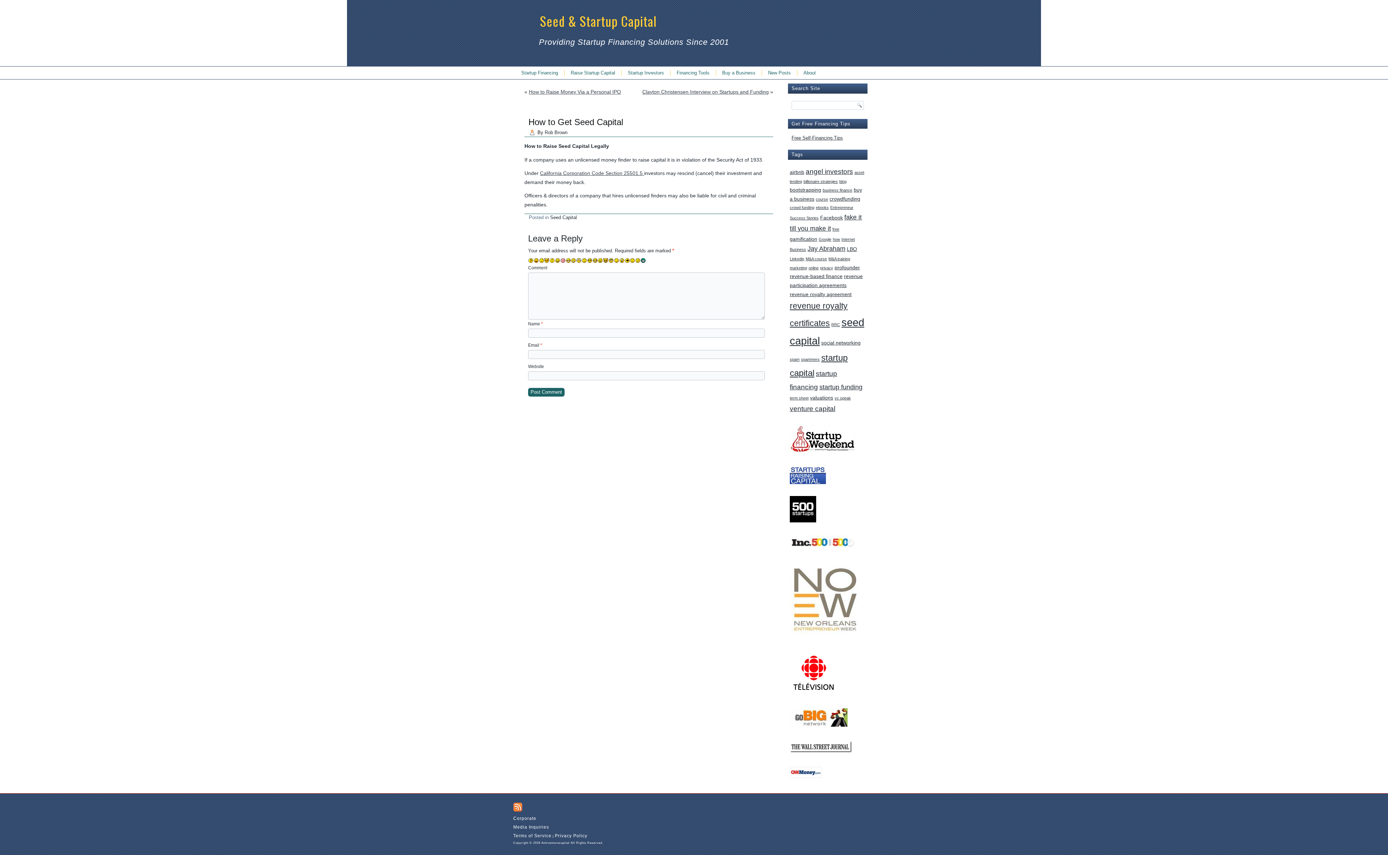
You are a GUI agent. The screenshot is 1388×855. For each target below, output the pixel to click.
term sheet (799, 398)
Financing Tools (693, 73)
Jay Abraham (826, 248)
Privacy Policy (571, 835)
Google (825, 239)
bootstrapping (805, 190)
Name (535, 323)
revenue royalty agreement (821, 294)
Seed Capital (563, 217)
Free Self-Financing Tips (817, 138)
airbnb (797, 172)
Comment (537, 267)
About (810, 73)
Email (535, 345)
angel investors (829, 171)
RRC (835, 324)
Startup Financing (539, 73)
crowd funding (802, 207)
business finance (837, 190)
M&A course (816, 259)
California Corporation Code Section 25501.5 (592, 173)
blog (843, 181)
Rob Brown (556, 132)
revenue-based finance (816, 276)
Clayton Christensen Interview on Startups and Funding (705, 92)
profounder (847, 267)
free (835, 229)
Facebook (831, 218)
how (836, 239)
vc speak (843, 398)
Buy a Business (738, 73)
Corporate (524, 818)
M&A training (839, 259)
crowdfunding (845, 199)
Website (536, 366)
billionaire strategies (821, 181)
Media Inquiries (531, 827)
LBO (852, 249)
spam (795, 359)
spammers (810, 359)
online (814, 268)
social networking (841, 343)
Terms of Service (532, 835)
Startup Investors (646, 73)
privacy (826, 268)
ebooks (822, 207)
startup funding (840, 387)
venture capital (812, 408)
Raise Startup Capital (593, 73)
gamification (803, 239)
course (822, 199)
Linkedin (797, 259)
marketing (798, 268)
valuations (821, 398)
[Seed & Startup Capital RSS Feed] (517, 807)
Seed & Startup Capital (598, 20)
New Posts (779, 73)
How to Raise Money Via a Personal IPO (575, 92)
